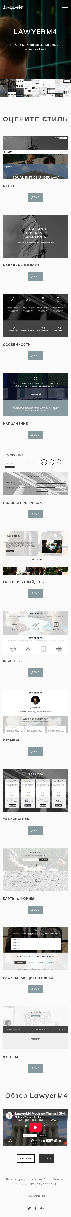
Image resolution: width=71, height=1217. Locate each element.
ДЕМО (35, 197)
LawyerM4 (12, 7)
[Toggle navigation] (58, 7)
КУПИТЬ (25, 1158)
